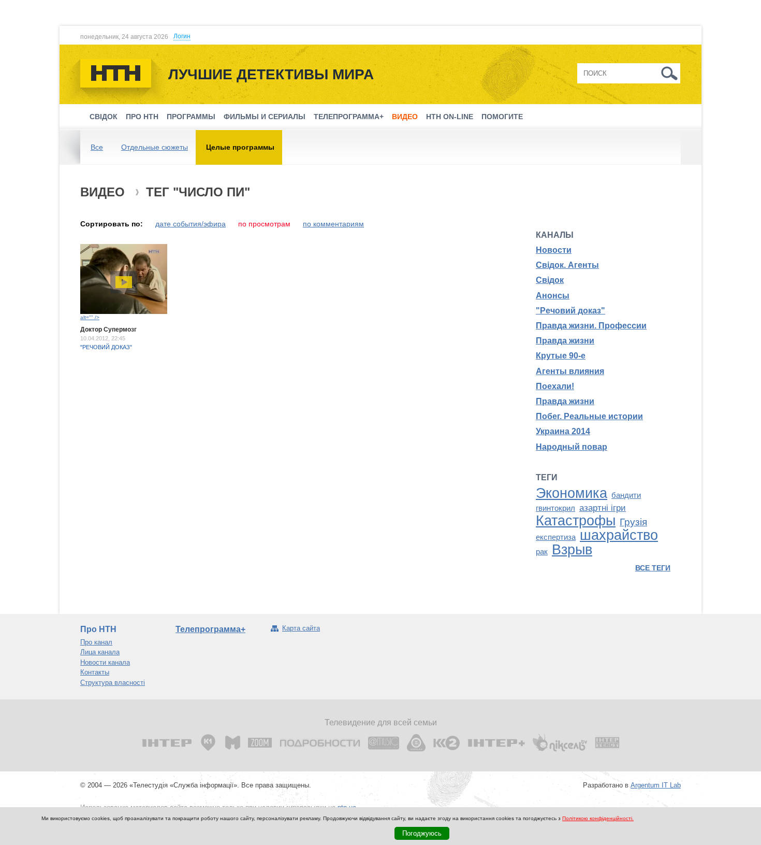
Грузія (633, 522)
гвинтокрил (555, 508)
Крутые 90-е (561, 355)
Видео (405, 116)
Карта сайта (301, 628)
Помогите (502, 116)
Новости (554, 250)
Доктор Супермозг (108, 329)
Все (97, 147)
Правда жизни (565, 340)
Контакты (94, 672)
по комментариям (333, 224)
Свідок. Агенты (567, 265)
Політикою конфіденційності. (598, 818)
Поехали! (555, 386)
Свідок (104, 116)
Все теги (652, 568)
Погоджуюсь (422, 833)
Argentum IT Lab (656, 785)
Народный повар (571, 446)
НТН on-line (449, 116)
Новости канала (105, 662)
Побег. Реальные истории (589, 416)
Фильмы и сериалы (264, 116)
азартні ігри (602, 508)
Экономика (571, 493)
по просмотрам (264, 224)
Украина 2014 (563, 431)
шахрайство (619, 535)
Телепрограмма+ (349, 116)
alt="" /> (89, 317)
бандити (626, 495)
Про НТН (142, 116)
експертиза (556, 537)
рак (542, 552)
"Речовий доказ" (106, 347)
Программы (191, 116)
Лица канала (100, 652)
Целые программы (240, 147)
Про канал (96, 642)
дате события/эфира (190, 224)
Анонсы (552, 295)
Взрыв (572, 549)
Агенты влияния (570, 371)
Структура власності (112, 682)
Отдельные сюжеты (154, 147)
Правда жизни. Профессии (591, 325)
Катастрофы (576, 520)
